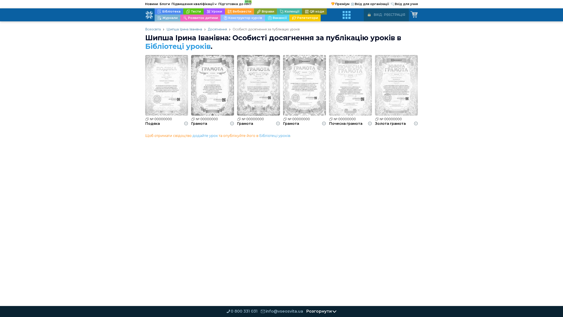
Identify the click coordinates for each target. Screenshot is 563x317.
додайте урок (205, 136)
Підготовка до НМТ (235, 3)
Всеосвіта (153, 29)
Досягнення (217, 29)
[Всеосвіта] (149, 15)
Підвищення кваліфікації (194, 4)
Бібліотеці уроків (178, 46)
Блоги (165, 4)
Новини (151, 4)
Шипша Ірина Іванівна (184, 29)
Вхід (378, 15)
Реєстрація (394, 15)
